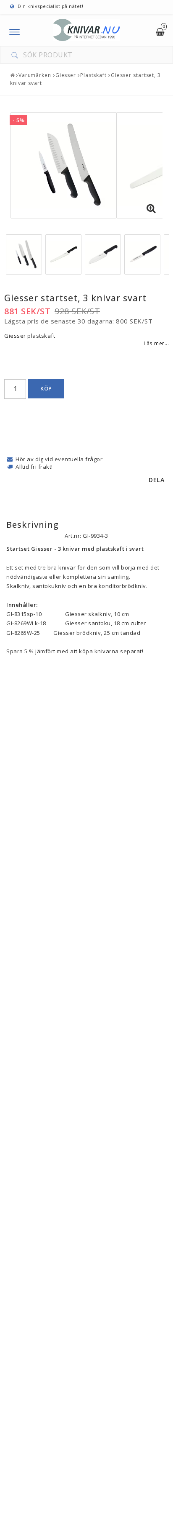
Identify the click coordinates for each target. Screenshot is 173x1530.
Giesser (65, 75)
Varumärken (34, 75)
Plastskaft (93, 75)
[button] (151, 208)
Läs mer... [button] (156, 343)
